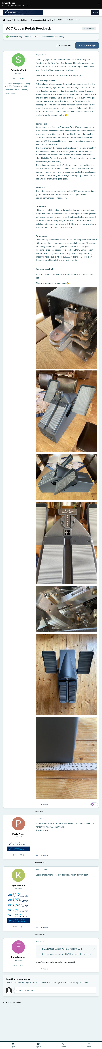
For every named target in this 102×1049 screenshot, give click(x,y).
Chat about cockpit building (52, 36)
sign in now (61, 982)
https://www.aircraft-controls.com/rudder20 (55, 962)
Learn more (4, 4)
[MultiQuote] (37, 804)
